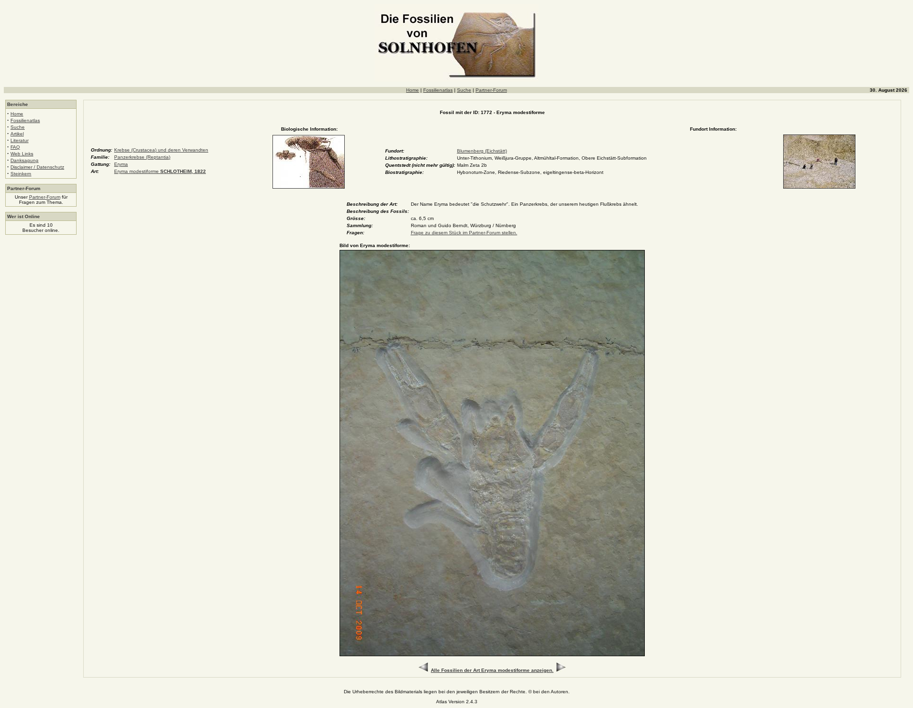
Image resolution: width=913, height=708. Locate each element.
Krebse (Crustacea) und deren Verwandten (161, 150)
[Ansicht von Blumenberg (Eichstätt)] (819, 187)
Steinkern (20, 173)
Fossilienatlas (438, 90)
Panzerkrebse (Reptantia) (142, 157)
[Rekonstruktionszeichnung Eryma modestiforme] (308, 187)
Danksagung (24, 160)
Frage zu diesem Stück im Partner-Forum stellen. (464, 232)
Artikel (17, 133)
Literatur (19, 140)
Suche (464, 90)
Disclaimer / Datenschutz (37, 167)
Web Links (21, 153)
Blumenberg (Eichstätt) (482, 150)
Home (412, 90)
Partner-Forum (491, 90)
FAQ (15, 147)
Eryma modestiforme (160, 171)
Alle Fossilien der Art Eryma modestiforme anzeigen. (492, 670)
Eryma (121, 164)
